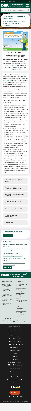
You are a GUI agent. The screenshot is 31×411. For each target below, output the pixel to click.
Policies (15, 353)
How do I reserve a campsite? (11, 253)
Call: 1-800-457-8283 (14, 338)
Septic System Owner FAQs (14, 209)
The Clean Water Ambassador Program (14, 194)
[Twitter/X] (7, 321)
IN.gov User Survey (15, 347)
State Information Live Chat (15, 330)
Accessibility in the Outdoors (21, 315)
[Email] (21, 321)
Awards (15, 382)
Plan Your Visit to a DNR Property (21, 311)
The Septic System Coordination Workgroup (13, 187)
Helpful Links (9, 222)
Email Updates (15, 374)
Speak (14, 392)
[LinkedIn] (17, 321)
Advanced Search (15, 350)
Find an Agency (15, 336)
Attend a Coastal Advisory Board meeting (20, 293)
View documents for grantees (21, 284)
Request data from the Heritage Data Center (7, 296)
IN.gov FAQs (15, 359)
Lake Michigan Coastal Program (17, 21)
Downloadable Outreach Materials (13, 202)
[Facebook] (3, 321)
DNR (5, 21)
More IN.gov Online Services (7, 300)
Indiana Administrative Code (14, 379)
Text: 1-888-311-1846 (15, 341)
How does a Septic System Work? (13, 180)
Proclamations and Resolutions (11, 215)
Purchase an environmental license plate (6, 290)
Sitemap (15, 356)
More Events (8, 236)
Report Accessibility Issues (15, 396)
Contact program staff (21, 297)
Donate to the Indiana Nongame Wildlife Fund (6, 285)
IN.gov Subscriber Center (6, 303)
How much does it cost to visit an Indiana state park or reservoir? (15, 250)
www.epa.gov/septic (15, 69)
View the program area (21, 288)
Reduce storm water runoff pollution (21, 301)
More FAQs (7, 267)
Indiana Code (14, 377)
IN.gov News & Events (15, 371)
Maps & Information (15, 368)
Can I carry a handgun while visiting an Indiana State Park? (15, 245)
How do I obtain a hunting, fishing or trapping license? (14, 259)
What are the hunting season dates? (12, 256)
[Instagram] (10, 321)
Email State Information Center (15, 333)
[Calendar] (24, 321)
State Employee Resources (15, 362)
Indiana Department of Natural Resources (17, 5)
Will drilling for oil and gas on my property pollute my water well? (14, 264)
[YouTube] (14, 321)
